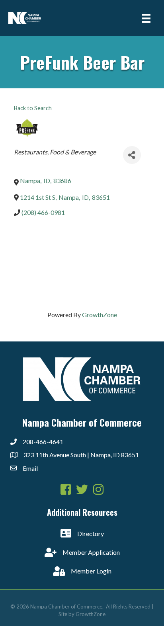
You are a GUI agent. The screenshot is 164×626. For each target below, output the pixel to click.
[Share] (132, 155)
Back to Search (33, 108)
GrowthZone (99, 314)
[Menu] (146, 18)
